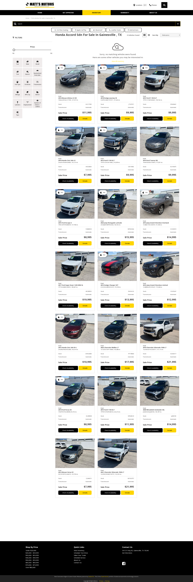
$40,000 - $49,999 (32, 558)
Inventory (96, 13)
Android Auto (133, 30)
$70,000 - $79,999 (32, 565)
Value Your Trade (80, 555)
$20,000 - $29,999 (32, 553)
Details (85, 119)
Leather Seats (116, 30)
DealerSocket (104, 576)
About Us (153, 13)
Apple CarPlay (81, 30)
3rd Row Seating (62, 30)
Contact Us (78, 563)
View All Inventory (118, 61)
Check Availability (68, 119)
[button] (164, 5)
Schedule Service (79, 558)
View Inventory (79, 550)
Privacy (101, 581)
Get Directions (127, 553)
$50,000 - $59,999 (32, 560)
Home (40, 13)
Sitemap (107, 581)
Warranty (125, 13)
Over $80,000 (30, 567)
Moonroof (98, 30)
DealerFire (91, 576)
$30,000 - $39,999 (32, 555)
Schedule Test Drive (81, 553)
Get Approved (68, 13)
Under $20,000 (31, 550)
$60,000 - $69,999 (32, 563)
